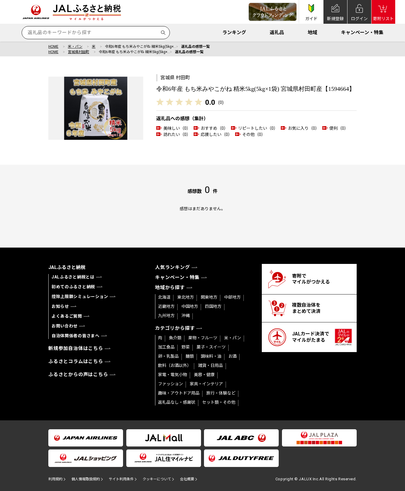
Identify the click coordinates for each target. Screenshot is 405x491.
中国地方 (189, 306)
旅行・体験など (220, 393)
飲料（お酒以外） (174, 365)
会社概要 (187, 479)
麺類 (190, 356)
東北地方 (185, 297)
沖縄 (185, 315)
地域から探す (170, 287)
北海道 (164, 297)
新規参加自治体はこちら (75, 348)
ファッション (170, 383)
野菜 (185, 347)
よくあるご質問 (67, 316)
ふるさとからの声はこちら (78, 374)
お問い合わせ (65, 326)
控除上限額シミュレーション (80, 296)
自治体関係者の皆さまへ (76, 335)
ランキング (234, 32)
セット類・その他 (218, 402)
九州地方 (166, 315)
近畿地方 (166, 306)
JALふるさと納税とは (73, 277)
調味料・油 (211, 356)
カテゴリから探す (175, 328)
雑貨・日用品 (210, 365)
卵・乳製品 (168, 356)
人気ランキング (172, 267)
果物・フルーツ (202, 337)
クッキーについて (157, 479)
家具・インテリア (206, 383)
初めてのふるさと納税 (73, 286)
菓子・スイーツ (211, 347)
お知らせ (60, 306)
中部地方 (232, 297)
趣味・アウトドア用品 (179, 393)
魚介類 (175, 337)
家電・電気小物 (172, 374)
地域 (312, 32)
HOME (53, 47)
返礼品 (277, 32)
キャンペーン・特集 (362, 32)
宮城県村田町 (78, 52)
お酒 (232, 356)
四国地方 (213, 306)
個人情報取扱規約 (85, 479)
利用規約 (55, 479)
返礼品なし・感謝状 (176, 402)
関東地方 (209, 297)
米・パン (75, 47)
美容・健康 (204, 374)
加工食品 (166, 347)
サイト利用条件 (121, 479)
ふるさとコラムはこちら (75, 361)
